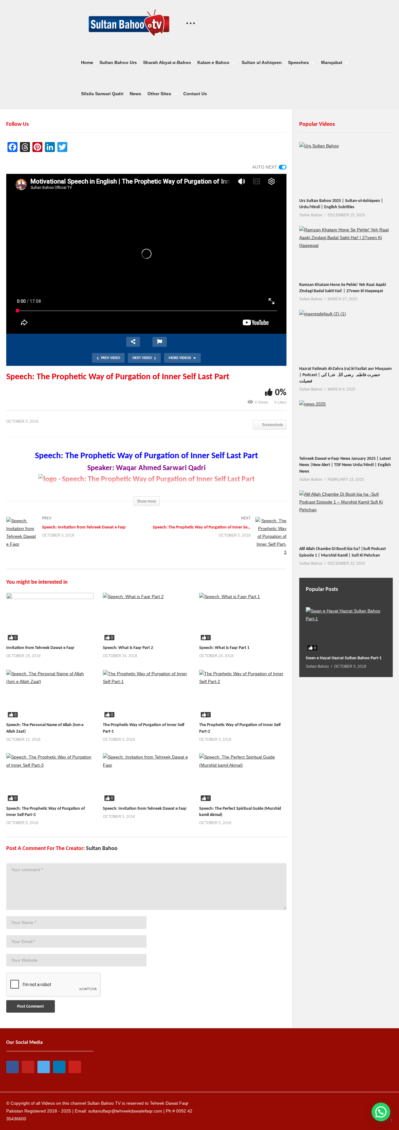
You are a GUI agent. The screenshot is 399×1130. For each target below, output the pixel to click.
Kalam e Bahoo (214, 62)
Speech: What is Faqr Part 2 (128, 648)
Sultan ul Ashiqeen (262, 62)
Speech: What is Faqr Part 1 (224, 648)
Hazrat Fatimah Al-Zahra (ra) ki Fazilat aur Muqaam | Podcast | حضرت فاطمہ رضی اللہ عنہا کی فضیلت (345, 375)
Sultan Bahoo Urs (118, 62)
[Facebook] (12, 1067)
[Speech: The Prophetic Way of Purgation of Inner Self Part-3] (220, 543)
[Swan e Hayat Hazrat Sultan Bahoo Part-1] (346, 629)
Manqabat (332, 62)
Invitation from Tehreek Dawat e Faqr (40, 648)
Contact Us (195, 93)
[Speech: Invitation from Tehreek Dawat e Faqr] (73, 539)
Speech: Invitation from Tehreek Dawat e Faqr (145, 808)
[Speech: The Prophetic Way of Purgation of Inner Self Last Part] (50, 617)
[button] (381, 1112)
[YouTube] (28, 1067)
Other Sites (159, 93)
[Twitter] (43, 1067)
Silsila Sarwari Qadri (102, 93)
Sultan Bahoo (102, 849)
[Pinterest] (75, 1067)
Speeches (299, 62)
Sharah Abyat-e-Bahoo (167, 62)
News (135, 93)
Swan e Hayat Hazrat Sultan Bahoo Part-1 (344, 658)
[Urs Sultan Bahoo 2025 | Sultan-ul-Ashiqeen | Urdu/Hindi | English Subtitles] (346, 168)
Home (87, 62)
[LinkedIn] (59, 1067)
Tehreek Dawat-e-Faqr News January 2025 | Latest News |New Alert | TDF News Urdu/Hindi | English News (345, 465)
